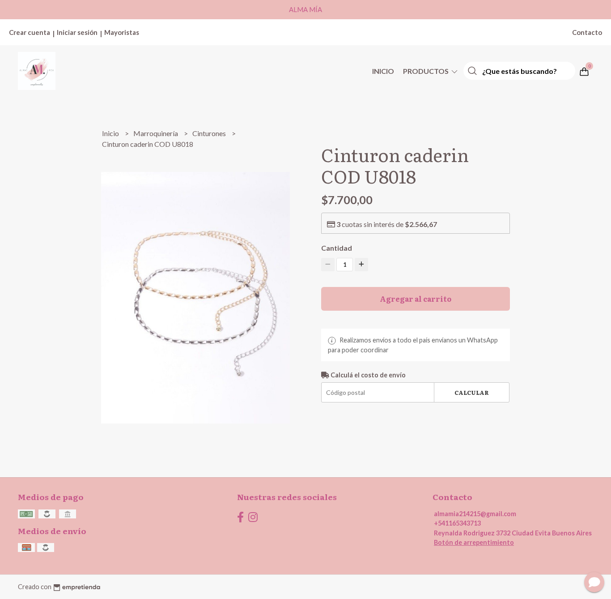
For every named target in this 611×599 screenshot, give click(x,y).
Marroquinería (156, 133)
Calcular (471, 392)
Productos (426, 71)
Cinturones (209, 133)
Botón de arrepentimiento (474, 542)
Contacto (587, 32)
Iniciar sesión (77, 32)
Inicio (383, 71)
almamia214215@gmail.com (475, 514)
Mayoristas (121, 32)
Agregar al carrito (415, 298)
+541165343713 (457, 523)
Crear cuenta (29, 32)
